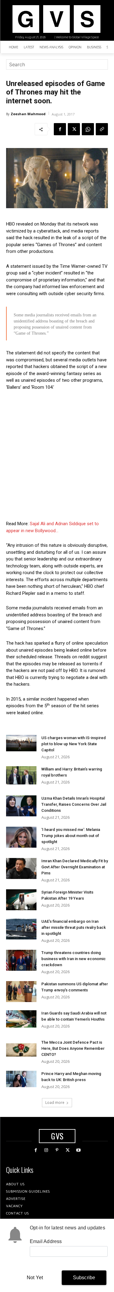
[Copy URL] (102, 129)
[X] (74, 129)
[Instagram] (46, 1150)
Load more (54, 1102)
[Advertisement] (57, 455)
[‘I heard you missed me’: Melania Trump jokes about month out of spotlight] (21, 837)
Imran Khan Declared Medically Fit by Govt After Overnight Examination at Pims (74, 867)
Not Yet (35, 1277)
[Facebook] (60, 129)
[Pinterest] (57, 1150)
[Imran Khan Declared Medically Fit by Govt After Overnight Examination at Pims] (21, 868)
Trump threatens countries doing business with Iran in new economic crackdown (73, 958)
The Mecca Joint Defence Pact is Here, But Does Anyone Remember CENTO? (73, 1048)
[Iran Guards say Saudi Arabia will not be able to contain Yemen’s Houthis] (21, 1018)
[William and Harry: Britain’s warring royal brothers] (21, 775)
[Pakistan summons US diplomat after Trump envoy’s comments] (21, 991)
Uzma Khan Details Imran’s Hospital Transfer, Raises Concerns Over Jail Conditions (73, 804)
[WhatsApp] (88, 129)
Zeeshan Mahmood (28, 114)
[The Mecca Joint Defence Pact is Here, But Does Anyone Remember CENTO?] (21, 1049)
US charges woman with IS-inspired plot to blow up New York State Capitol (73, 744)
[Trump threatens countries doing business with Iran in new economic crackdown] (21, 960)
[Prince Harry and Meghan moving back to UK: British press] (21, 1079)
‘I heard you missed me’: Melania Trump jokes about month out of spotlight (70, 835)
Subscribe (84, 1277)
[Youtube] (78, 1150)
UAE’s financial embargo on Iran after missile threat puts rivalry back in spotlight (73, 927)
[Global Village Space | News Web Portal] (56, 19)
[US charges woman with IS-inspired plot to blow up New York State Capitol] (21, 743)
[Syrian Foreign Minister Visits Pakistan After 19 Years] (21, 899)
